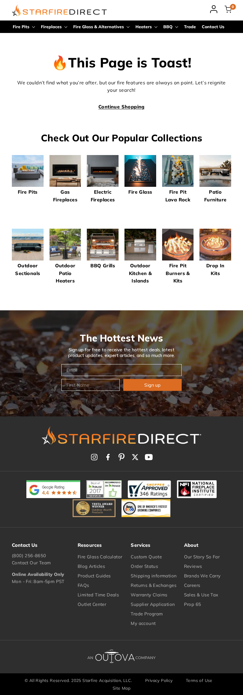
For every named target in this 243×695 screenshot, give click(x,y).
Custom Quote (146, 557)
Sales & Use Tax (201, 595)
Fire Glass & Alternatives (99, 26)
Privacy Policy (159, 680)
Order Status (144, 566)
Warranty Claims (149, 595)
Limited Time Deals (98, 595)
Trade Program (147, 614)
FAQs (83, 585)
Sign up (152, 385)
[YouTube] (149, 457)
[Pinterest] (121, 457)
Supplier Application (153, 604)
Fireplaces (52, 26)
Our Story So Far (202, 557)
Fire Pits (22, 26)
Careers (192, 585)
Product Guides (94, 576)
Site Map (121, 688)
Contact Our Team (31, 563)
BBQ (168, 26)
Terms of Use (199, 680)
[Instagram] (94, 457)
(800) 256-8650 (29, 555)
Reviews (193, 566)
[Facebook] (108, 457)
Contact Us (213, 26)
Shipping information (154, 576)
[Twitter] (135, 457)
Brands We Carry (202, 576)
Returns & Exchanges (153, 585)
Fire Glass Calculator (100, 557)
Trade (190, 26)
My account (143, 623)
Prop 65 (192, 604)
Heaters (144, 26)
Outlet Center (92, 604)
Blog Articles (91, 566)
